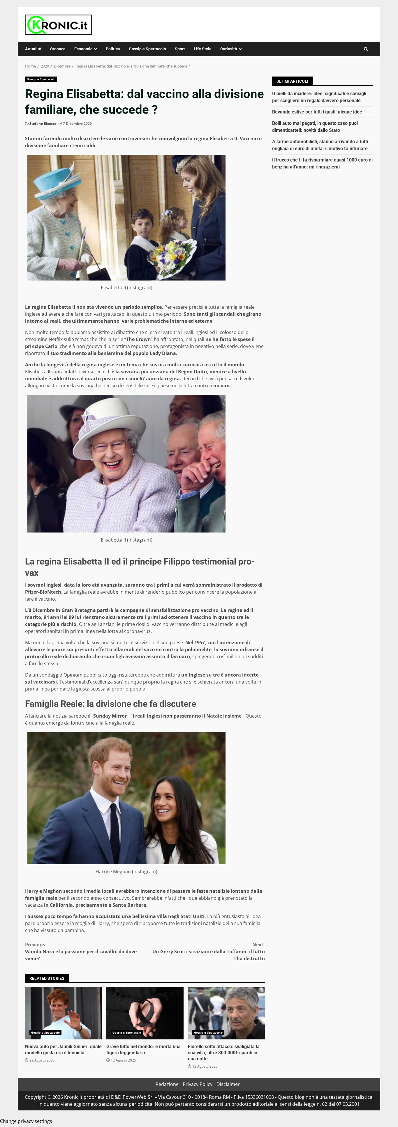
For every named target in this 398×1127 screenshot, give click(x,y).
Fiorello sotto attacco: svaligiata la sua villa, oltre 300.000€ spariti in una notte (226, 1013)
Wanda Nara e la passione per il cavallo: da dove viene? (81, 951)
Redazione (167, 1084)
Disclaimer (228, 1084)
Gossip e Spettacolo (147, 49)
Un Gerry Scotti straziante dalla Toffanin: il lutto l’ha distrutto (208, 951)
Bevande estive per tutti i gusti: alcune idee (317, 112)
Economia (83, 49)
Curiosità (228, 49)
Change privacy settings (26, 1121)
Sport (180, 49)
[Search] (366, 49)
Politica (113, 49)
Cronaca (58, 49)
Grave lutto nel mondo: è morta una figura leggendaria (144, 1013)
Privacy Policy (197, 1084)
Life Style (203, 49)
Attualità (33, 49)
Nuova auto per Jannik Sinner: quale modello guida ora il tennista (63, 1013)
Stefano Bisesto (42, 123)
